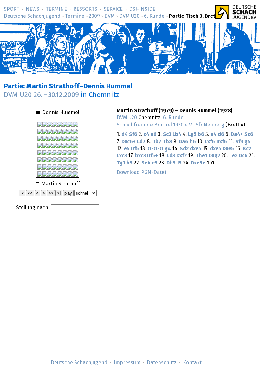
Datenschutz (162, 362)
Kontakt (192, 362)
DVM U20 (129, 16)
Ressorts (85, 9)
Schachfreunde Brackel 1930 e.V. (155, 124)
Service (113, 9)
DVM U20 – (41, 95)
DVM (109, 16)
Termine (56, 9)
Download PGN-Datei (141, 172)
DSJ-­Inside (142, 9)
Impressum (127, 362)
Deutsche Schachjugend (32, 16)
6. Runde (154, 16)
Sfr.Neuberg (210, 124)
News (32, 9)
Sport (11, 9)
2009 (94, 16)
